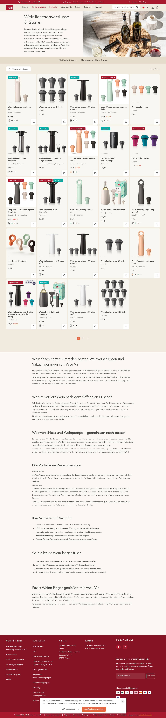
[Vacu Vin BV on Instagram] (125, 647)
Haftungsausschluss (100, 715)
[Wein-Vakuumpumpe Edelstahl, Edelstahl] (73, 120)
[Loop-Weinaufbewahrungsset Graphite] (21, 192)
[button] (33, 122)
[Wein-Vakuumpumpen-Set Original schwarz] (52, 140)
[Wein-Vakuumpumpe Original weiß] (52, 243)
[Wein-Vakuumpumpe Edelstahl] (21, 140)
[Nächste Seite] (87, 338)
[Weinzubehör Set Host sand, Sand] (102, 221)
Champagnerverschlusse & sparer (94, 60)
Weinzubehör (11, 655)
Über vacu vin (66, 7)
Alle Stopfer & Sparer (67, 60)
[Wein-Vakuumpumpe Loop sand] (21, 89)
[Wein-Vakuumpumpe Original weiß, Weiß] (76, 120)
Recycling (36, 688)
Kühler (8, 679)
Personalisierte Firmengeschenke (39, 694)
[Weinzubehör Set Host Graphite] (52, 294)
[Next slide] (33, 89)
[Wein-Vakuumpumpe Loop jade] (83, 192)
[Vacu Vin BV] (9, 7)
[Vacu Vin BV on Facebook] (118, 647)
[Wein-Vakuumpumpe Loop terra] (145, 243)
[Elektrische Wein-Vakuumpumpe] (114, 140)
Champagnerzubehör (14, 665)
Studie (77, 7)
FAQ (34, 651)
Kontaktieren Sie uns (41, 656)
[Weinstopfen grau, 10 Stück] (114, 294)
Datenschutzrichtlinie (53, 715)
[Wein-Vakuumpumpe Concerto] (52, 192)
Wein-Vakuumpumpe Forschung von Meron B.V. (16, 648)
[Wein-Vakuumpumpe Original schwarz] (83, 89)
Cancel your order (40, 670)
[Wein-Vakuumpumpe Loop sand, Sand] (9, 120)
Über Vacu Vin (38, 646)
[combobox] (126, 7)
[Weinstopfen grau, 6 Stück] (52, 89)
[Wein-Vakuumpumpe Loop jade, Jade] (14, 120)
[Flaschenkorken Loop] (21, 243)
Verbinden (151, 676)
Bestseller (53, 7)
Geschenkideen (12, 670)
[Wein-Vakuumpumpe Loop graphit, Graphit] (12, 120)
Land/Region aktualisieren (94, 709)
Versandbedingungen (41, 683)
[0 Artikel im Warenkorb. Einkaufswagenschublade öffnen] (157, 7)
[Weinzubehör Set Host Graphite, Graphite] (104, 221)
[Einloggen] (153, 7)
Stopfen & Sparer (13, 674)
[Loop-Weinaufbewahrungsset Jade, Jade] (102, 121)
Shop (24, 7)
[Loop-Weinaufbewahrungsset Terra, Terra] (71, 172)
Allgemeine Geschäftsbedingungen (42, 676)
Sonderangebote (39, 7)
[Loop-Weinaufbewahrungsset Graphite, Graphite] (104, 121)
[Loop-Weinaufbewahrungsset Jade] (114, 89)
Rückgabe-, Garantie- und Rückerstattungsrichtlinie (43, 663)
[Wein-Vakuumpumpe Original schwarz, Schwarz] (71, 120)
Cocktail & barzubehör (15, 660)
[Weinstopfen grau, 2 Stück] (114, 243)
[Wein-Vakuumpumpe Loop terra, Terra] (133, 274)
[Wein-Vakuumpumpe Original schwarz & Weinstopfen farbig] (21, 294)
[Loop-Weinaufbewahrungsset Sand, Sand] (107, 121)
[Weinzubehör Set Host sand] (114, 192)
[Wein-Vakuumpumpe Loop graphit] (145, 192)
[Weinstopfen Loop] (145, 89)
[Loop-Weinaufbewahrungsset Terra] (83, 140)
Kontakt (98, 7)
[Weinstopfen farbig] (145, 140)
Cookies (113, 715)
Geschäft (87, 7)
